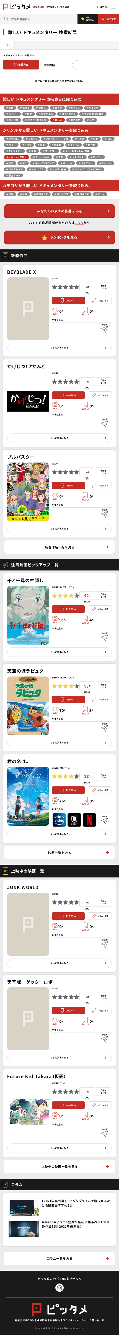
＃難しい (57, 120)
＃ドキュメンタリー (16, 157)
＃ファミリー (49, 151)
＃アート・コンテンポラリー (87, 169)
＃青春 (32, 151)
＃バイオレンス (14, 169)
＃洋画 (10, 194)
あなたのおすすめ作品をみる (59, 210)
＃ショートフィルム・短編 (76, 151)
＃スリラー (96, 157)
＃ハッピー (12, 113)
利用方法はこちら (24, 1320)
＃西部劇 (56, 144)
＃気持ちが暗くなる (35, 120)
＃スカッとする (67, 113)
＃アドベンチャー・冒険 (56, 138)
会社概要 (42, 1320)
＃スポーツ (105, 163)
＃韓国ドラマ (82, 194)
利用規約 (55, 1320)
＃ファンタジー (14, 151)
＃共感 (90, 120)
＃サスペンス (77, 157)
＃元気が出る (46, 113)
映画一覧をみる (59, 852)
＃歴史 (10, 163)
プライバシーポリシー (74, 1320)
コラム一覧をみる (60, 1258)
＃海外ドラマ (61, 194)
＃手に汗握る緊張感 (93, 113)
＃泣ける (25, 107)
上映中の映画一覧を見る (60, 1166)
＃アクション (12, 138)
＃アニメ (79, 138)
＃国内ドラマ (41, 194)
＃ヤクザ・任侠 (58, 169)
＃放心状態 (12, 120)
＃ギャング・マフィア (43, 163)
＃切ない (41, 107)
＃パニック (66, 163)
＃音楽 (59, 157)
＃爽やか (57, 107)
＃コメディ (31, 138)
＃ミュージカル (41, 157)
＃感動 (10, 107)
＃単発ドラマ (13, 175)
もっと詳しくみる (59, 347)
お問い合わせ (96, 1320)
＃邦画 (23, 194)
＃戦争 (41, 144)
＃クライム (73, 144)
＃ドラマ (26, 144)
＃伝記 (108, 138)
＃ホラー (11, 144)
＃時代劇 (90, 144)
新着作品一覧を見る (59, 547)
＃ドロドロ (75, 120)
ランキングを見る (63, 237)
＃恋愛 (94, 138)
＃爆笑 (28, 113)
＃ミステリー (86, 163)
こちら (79, 222)
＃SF (23, 163)
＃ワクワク (92, 107)
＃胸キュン (74, 107)
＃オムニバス (36, 169)
